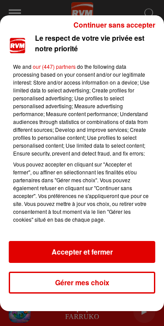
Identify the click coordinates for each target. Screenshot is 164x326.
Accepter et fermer (82, 252)
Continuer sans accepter (114, 25)
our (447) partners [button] (54, 66)
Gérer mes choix (82, 282)
